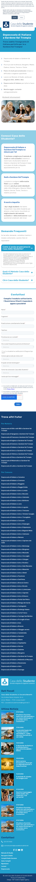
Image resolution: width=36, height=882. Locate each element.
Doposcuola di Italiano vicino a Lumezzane (16, 589)
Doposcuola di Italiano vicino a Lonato (14, 490)
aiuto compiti (6, 861)
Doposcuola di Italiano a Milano (12, 639)
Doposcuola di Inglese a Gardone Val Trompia (17, 440)
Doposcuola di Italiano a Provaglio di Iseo (15, 619)
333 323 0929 (7, 841)
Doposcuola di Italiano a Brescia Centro (14, 583)
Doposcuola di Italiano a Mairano (12, 537)
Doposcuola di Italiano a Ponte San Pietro (15, 599)
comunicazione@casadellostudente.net (16, 845)
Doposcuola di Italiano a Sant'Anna (13, 579)
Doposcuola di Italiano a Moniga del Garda (15, 603)
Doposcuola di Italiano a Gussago (12, 669)
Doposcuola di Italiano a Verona (12, 646)
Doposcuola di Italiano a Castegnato (13, 606)
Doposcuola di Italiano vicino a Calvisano (15, 534)
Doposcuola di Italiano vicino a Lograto (14, 507)
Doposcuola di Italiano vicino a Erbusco (14, 596)
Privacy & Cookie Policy (18, 877)
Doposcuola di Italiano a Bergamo (13, 653)
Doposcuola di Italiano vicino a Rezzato (14, 494)
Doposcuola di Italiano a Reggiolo (12, 484)
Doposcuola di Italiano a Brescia (12, 626)
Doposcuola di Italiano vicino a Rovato (14, 586)
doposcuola (5, 869)
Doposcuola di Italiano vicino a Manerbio (15, 569)
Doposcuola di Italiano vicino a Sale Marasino (16, 566)
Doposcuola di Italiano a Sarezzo (12, 636)
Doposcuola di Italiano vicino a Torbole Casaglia (17, 514)
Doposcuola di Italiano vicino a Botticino (15, 500)
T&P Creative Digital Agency (20, 879)
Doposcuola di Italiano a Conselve (13, 477)
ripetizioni (4, 863)
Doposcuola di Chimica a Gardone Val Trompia (17, 454)
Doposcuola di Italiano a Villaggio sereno (15, 629)
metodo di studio (7, 853)
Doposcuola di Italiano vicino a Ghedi (14, 573)
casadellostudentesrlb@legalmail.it (17, 702)
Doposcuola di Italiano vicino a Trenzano (15, 510)
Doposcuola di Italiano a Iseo (11, 623)
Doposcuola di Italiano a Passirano (13, 576)
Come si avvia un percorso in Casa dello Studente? (16, 248)
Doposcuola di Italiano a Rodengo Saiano (15, 609)
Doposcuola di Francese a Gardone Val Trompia (17, 437)
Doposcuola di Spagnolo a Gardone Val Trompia (17, 434)
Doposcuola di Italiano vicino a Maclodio (15, 552)
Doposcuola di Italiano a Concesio (13, 520)
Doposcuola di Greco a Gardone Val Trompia (16, 450)
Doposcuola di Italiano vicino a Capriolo (14, 593)
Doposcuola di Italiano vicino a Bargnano (15, 549)
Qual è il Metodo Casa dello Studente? (16, 272)
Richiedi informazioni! (11, 97)
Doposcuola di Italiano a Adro (11, 666)
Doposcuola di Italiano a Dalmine (12, 649)
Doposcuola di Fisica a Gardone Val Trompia (16, 457)
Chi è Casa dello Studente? (16, 280)
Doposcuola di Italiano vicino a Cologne (14, 559)
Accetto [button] (14, 17)
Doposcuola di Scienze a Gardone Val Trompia (17, 444)
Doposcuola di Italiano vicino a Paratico (14, 563)
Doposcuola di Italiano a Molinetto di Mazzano (17, 659)
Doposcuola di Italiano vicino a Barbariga (15, 546)
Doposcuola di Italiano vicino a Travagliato (15, 517)
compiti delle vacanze (9, 858)
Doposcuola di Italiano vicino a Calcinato (15, 497)
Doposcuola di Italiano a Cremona (13, 480)
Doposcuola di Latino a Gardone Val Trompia (16, 466)
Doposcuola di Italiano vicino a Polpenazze (16, 527)
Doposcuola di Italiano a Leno (11, 504)
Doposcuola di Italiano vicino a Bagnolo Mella (16, 530)
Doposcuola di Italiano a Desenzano (13, 663)
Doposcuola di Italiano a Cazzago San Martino (16, 616)
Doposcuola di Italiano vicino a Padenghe (15, 524)
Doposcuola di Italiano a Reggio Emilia (14, 487)
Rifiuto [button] (21, 17)
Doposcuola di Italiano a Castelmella (14, 633)
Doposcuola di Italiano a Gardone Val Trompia (17, 447)
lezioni (3, 866)
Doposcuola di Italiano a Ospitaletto (13, 643)
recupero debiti (7, 855)
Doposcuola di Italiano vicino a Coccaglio (15, 556)
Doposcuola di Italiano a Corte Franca (14, 613)
